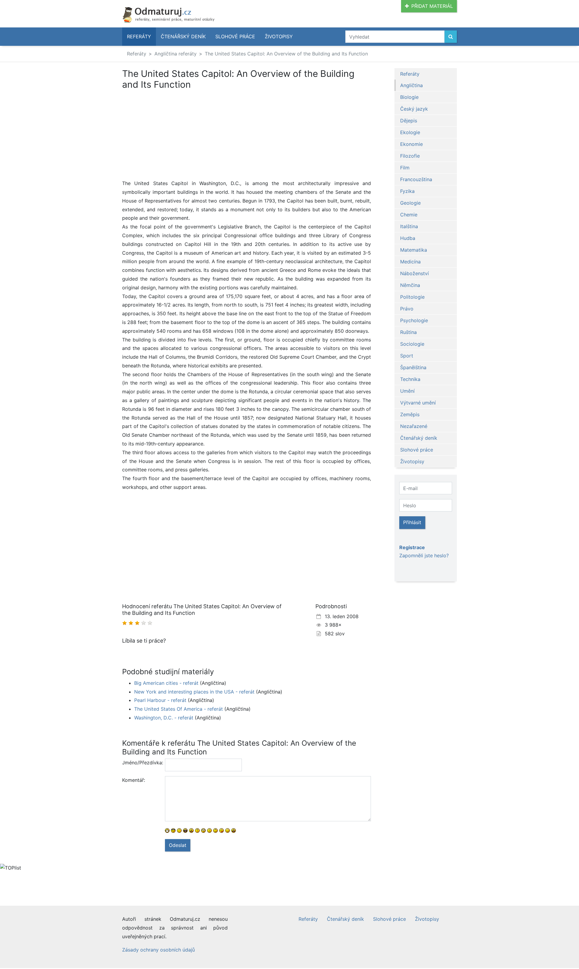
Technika (410, 379)
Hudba (407, 238)
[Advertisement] (172, 134)
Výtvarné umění (418, 403)
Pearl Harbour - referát (160, 700)
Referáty (139, 36)
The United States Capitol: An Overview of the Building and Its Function (286, 54)
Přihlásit (412, 522)
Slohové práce (235, 36)
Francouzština (416, 179)
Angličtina (411, 85)
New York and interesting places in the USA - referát (194, 692)
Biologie (409, 97)
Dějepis (408, 121)
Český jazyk (414, 109)
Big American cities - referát (166, 683)
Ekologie (410, 132)
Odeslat (177, 845)
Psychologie (414, 320)
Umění (407, 391)
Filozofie (410, 156)
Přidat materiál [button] (432, 6)
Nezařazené (413, 426)
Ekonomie (411, 144)
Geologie (410, 203)
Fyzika (407, 191)
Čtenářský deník (183, 36)
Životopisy (279, 36)
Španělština (413, 367)
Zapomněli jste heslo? (424, 555)
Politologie (412, 297)
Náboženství (414, 273)
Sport (406, 356)
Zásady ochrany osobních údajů (158, 950)
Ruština (408, 332)
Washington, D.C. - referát (163, 718)
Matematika (413, 250)
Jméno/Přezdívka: (141, 763)
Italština (409, 226)
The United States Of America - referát (178, 709)
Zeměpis (409, 414)
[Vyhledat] (451, 36)
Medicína (410, 262)
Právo (406, 309)
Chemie (408, 215)
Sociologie (412, 344)
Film (405, 168)
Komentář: (133, 780)
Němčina (410, 285)
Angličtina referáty (175, 54)
